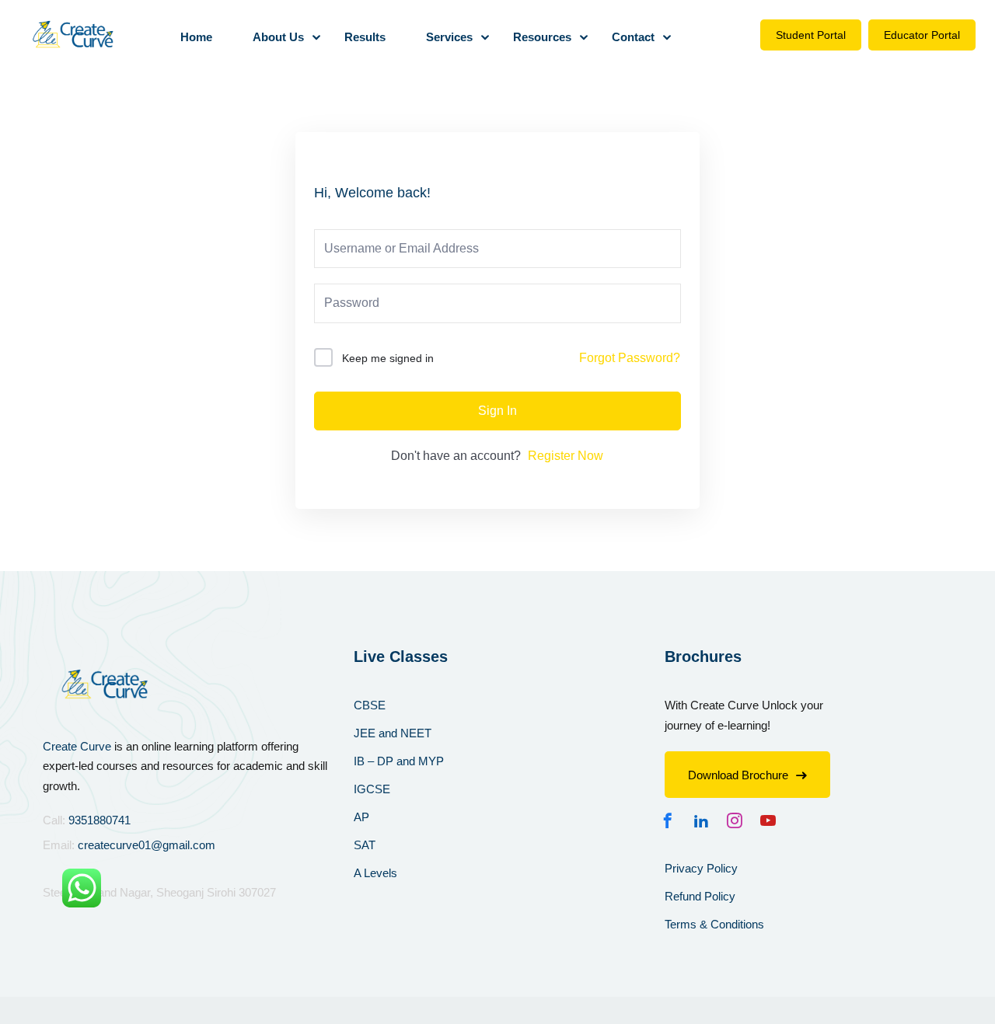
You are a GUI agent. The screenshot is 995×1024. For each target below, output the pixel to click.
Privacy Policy (701, 868)
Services (449, 37)
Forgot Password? (629, 357)
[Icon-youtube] (772, 820)
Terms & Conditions (714, 924)
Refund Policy (700, 896)
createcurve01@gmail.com (146, 845)
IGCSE (372, 789)
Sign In (497, 410)
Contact (633, 37)
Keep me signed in (388, 358)
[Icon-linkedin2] (705, 820)
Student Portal (811, 35)
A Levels (375, 872)
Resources (542, 37)
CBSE (370, 705)
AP (361, 817)
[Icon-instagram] (738, 820)
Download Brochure (738, 775)
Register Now (565, 455)
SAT (364, 845)
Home (196, 37)
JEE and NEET (392, 733)
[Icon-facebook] (671, 820)
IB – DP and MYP (399, 761)
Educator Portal (922, 35)
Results (365, 37)
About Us (278, 37)
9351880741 (99, 820)
